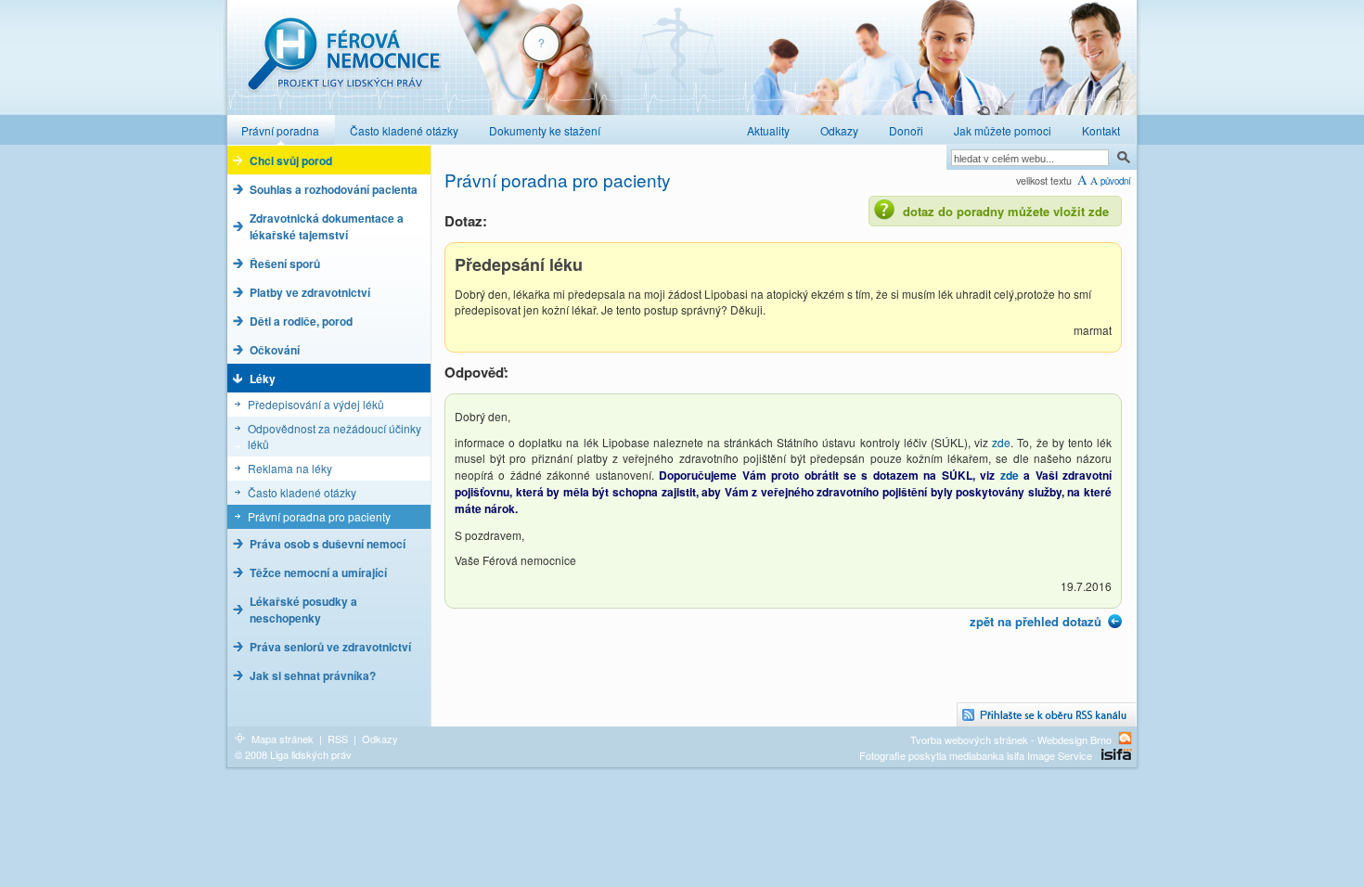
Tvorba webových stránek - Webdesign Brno (1011, 739)
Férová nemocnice (343, 63)
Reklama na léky (290, 468)
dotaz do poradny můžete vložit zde (1006, 211)
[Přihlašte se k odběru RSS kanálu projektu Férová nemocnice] (1047, 715)
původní (1115, 180)
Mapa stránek (282, 738)
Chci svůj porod (291, 160)
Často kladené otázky (302, 492)
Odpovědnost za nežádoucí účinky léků (334, 436)
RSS (338, 738)
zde (1001, 442)
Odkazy (380, 738)
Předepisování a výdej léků (316, 404)
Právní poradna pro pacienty (319, 516)
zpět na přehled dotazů (1035, 621)
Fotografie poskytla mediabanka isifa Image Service (975, 755)
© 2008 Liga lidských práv (293, 754)
